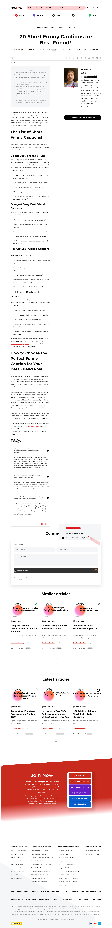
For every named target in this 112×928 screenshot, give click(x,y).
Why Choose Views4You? (50, 891)
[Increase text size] (11, 62)
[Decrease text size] (14, 62)
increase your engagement (20, 344)
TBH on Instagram (33, 426)
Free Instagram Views (17, 868)
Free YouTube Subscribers (18, 850)
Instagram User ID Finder (66, 874)
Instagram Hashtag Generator (67, 861)
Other (54, 49)
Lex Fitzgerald (89, 75)
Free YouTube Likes (17, 857)
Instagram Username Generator (68, 878)
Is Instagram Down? (64, 854)
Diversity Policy (82, 899)
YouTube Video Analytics (38, 854)
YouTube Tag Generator (38, 868)
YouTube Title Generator (38, 861)
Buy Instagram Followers (78, 7)
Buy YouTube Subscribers (48, 7)
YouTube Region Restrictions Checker (42, 857)
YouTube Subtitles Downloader (40, 871)
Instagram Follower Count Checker (69, 871)
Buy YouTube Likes (63, 7)
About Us (35, 891)
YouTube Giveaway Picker (39, 881)
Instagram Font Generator (66, 868)
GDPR (54, 899)
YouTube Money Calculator (39, 850)
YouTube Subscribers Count (39, 874)
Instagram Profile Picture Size (67, 857)
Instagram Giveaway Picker (66, 864)
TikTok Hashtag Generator (91, 850)
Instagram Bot (62, 885)
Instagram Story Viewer (65, 850)
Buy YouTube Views (33, 7)
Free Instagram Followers (18, 861)
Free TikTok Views (16, 878)
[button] (100, 15)
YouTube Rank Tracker (38, 878)
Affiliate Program (23, 891)
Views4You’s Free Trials (19, 846)
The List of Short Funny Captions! (77, 538)
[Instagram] (86, 111)
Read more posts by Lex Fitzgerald (82, 117)
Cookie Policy (44, 899)
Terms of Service (17, 899)
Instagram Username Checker (67, 881)
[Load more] (56, 657)
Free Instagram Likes (17, 864)
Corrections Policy (67, 899)
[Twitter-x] (82, 111)
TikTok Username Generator (92, 854)
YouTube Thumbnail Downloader (41, 864)
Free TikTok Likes (16, 874)
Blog (44, 27)
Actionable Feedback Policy (91, 891)
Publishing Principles (70, 891)
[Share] (28, 643)
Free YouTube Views (17, 854)
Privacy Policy (31, 899)
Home (39, 27)
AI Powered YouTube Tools (41, 846)
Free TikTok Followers (17, 871)
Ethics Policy (96, 899)
